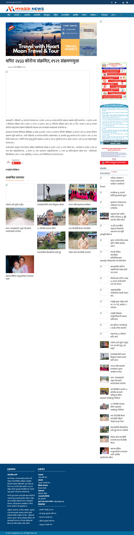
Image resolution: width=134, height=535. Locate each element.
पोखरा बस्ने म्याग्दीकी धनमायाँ (80, 252)
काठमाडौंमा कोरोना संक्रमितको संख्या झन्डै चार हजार (118, 269)
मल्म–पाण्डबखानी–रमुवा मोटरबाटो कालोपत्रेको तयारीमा (18, 230)
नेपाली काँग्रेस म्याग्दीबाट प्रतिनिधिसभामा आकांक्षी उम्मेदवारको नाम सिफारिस (113, 256)
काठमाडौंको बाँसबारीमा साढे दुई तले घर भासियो (119, 429)
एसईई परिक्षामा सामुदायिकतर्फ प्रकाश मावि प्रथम (118, 316)
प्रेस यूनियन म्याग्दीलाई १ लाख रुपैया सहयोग (118, 326)
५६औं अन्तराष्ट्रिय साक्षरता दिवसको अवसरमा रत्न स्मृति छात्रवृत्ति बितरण (112, 230)
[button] (121, 15)
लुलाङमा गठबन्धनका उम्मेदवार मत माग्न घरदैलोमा (118, 205)
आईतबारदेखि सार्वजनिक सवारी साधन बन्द (119, 293)
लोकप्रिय (103, 168)
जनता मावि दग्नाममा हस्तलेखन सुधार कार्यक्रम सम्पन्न (117, 369)
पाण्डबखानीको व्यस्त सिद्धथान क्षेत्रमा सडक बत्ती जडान (118, 357)
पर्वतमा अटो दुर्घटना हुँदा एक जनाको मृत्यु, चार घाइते (119, 345)
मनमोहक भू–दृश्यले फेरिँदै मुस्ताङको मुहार (118, 194)
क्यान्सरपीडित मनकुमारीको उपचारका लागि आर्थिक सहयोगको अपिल (113, 453)
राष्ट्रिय (55, 15)
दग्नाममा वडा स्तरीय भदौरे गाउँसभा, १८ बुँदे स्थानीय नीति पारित (118, 217)
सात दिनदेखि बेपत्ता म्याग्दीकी (79, 228)
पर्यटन (84, 15)
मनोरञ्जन (104, 15)
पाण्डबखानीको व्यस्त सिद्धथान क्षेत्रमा (50, 204)
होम (9, 15)
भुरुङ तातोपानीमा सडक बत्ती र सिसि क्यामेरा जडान (119, 243)
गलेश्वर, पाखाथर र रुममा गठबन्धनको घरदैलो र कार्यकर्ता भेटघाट (112, 182)
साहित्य (93, 15)
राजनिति (37, 15)
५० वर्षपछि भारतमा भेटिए (46, 228)
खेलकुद (47, 15)
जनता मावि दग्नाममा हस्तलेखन (80, 204)
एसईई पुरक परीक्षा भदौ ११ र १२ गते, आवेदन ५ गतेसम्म (119, 304)
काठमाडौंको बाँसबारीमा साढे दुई (49, 252)
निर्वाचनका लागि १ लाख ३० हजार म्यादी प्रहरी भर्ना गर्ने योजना (119, 281)
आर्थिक (75, 15)
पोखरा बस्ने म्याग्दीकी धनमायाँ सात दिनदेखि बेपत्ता (118, 440)
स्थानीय (27, 15)
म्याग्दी (16, 15)
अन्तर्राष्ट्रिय (65, 15)
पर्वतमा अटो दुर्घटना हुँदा (14, 204)
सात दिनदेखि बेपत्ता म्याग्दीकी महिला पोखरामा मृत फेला (117, 418)
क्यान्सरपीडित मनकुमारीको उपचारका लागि (20, 277)
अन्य (113, 15)
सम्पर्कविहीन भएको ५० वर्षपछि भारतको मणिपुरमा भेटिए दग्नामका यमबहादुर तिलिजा (114, 394)
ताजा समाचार (105, 173)
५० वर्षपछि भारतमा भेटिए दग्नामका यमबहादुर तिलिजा (117, 407)
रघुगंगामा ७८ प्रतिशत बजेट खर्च (118, 335)
